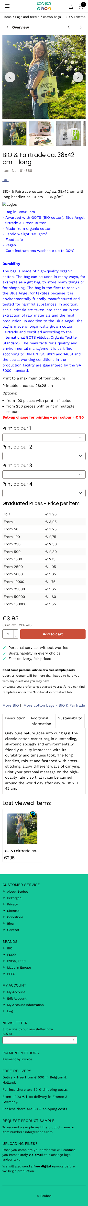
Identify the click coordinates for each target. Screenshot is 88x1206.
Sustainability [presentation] (70, 718)
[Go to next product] (81, 27)
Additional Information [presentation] (41, 721)
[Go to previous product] (69, 27)
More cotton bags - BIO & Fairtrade (54, 705)
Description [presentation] (15, 718)
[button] (7, 6)
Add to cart (53, 634)
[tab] (15, 721)
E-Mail (7, 1034)
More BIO (10, 705)
